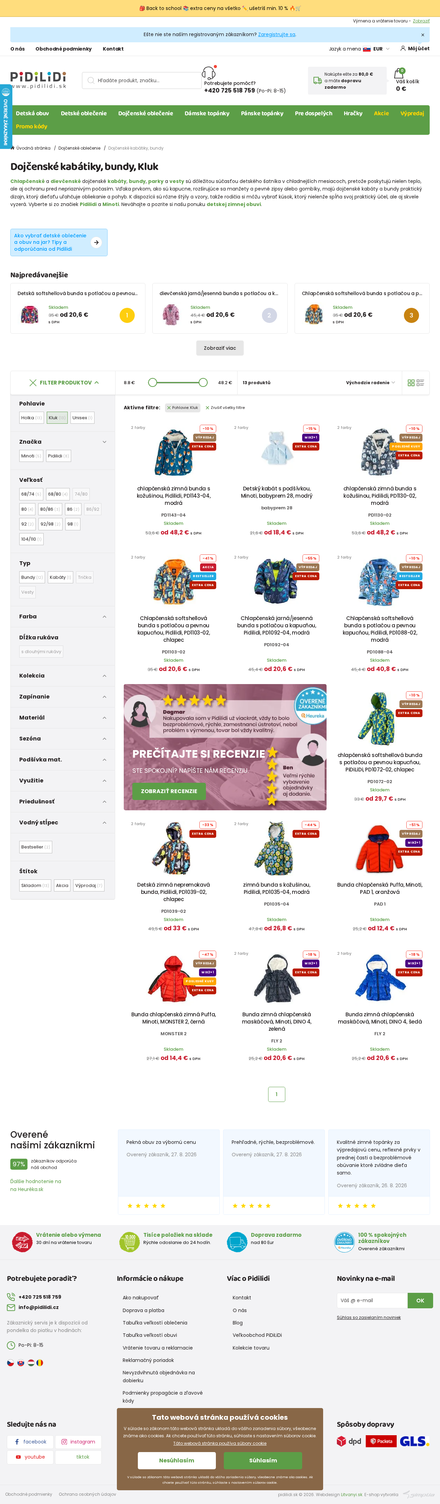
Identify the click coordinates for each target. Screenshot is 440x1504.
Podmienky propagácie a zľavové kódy (163, 1396)
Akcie (381, 113)
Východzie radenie (368, 383)
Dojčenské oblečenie (145, 113)
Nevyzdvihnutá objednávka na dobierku (159, 1376)
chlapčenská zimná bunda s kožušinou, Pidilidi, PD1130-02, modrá (380, 496)
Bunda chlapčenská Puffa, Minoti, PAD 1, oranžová (379, 888)
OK (420, 1301)
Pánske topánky (262, 113)
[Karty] (411, 383)
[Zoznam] (420, 383)
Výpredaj (412, 113)
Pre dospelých (313, 113)
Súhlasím (263, 1460)
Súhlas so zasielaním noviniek (369, 1317)
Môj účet (419, 48)
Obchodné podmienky (63, 48)
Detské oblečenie (84, 113)
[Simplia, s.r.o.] (419, 1494)
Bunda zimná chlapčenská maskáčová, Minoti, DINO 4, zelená (276, 1021)
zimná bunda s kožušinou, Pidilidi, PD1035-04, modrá (276, 888)
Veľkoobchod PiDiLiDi (257, 1335)
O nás (17, 48)
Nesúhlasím (176, 1460)
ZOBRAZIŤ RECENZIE (169, 791)
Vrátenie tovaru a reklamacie (158, 1347)
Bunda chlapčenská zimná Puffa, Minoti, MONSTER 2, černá (173, 1018)
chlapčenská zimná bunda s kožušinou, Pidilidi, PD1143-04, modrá (173, 496)
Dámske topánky (207, 113)
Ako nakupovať (141, 1297)
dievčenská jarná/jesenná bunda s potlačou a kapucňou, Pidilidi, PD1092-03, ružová (259, 293)
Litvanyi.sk (351, 1494)
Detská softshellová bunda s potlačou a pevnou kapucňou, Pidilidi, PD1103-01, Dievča (118, 293)
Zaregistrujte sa (276, 34)
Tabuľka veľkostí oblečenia (155, 1322)
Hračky (353, 113)
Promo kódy (31, 126)
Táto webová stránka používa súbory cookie (219, 1443)
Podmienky (418, 22)
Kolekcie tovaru (251, 1347)
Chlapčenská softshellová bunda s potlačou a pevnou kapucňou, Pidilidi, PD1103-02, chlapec (174, 629)
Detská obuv (32, 113)
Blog (238, 1322)
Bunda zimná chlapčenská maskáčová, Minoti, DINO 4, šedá (380, 1018)
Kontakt (113, 48)
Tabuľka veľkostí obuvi (150, 1335)
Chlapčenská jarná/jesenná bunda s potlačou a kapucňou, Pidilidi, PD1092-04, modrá (276, 625)
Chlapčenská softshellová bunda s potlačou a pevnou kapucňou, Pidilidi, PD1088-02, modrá (380, 629)
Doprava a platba (143, 1310)
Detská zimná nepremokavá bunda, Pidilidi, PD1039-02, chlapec (173, 892)
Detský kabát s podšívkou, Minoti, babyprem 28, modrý (276, 492)
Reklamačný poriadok (148, 1360)
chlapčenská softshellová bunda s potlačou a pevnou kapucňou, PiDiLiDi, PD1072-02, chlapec (380, 762)
